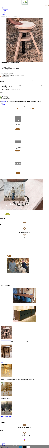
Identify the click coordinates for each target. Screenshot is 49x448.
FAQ (2, 13)
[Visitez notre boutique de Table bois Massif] (24, 295)
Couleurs (4, 12)
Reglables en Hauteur (5, 9)
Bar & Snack (4, 10)
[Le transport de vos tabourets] (24, 228)
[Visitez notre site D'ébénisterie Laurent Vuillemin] (24, 314)
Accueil (2, 7)
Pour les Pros (3, 14)
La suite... (2, 362)
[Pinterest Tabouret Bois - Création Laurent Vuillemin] (23, 440)
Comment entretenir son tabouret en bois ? (6, 340)
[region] (24, 198)
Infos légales (3, 443)
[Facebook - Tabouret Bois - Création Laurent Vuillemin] (26, 440)
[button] (0, 447)
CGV (2, 444)
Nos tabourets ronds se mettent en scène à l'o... (6, 416)
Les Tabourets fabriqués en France (5, 359)
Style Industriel (5, 11)
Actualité (3, 420)
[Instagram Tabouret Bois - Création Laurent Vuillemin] (24, 440)
